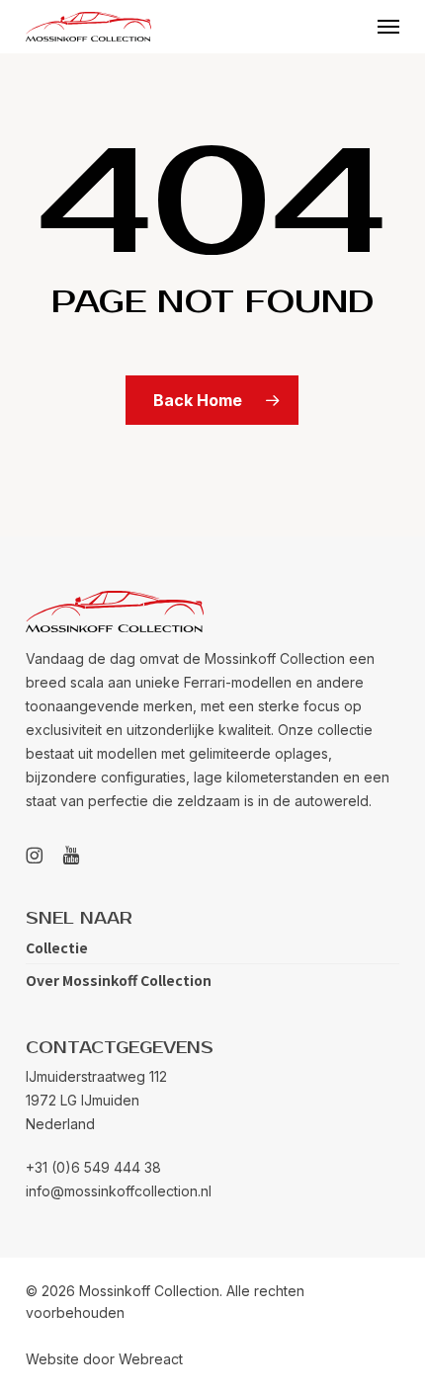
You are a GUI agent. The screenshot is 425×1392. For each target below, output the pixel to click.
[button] (388, 27)
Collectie (57, 947)
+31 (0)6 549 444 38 (93, 1167)
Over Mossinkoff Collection (119, 980)
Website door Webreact (104, 1359)
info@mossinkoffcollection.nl (119, 1191)
